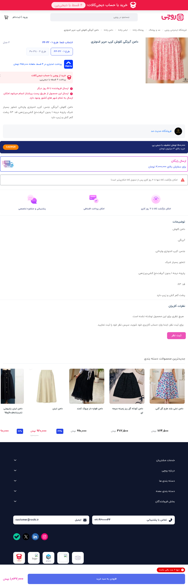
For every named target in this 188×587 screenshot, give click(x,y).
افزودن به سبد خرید (106, 579)
